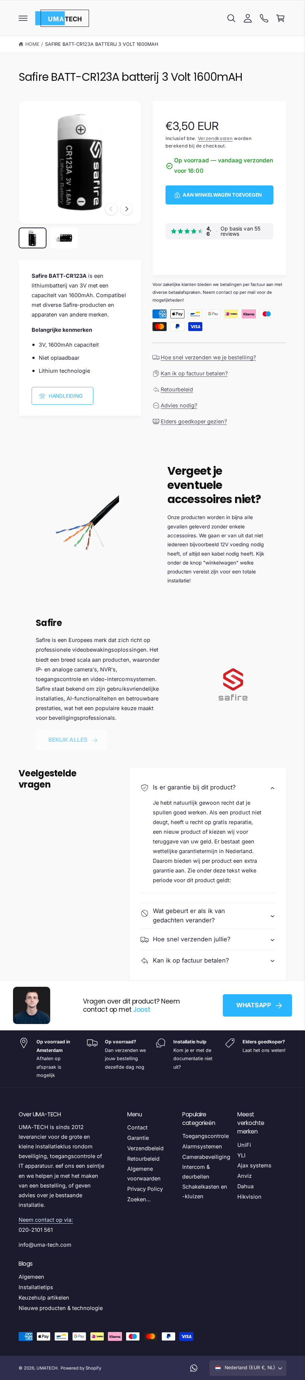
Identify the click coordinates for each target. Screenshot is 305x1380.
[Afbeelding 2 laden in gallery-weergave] (64, 238)
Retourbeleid (177, 389)
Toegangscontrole (205, 1136)
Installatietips (36, 1287)
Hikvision (249, 1196)
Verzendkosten (215, 138)
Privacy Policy (145, 1189)
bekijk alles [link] (67, 739)
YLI (241, 1155)
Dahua (245, 1186)
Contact (137, 1127)
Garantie (138, 1138)
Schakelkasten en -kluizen (204, 1191)
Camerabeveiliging (206, 1157)
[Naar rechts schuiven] (126, 209)
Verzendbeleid (145, 1148)
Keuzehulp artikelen (44, 1297)
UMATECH (47, 1368)
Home (32, 44)
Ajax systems (254, 1165)
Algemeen (31, 1277)
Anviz (244, 1176)
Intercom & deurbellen (196, 1172)
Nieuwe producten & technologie (61, 1308)
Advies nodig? (179, 405)
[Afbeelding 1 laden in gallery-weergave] (32, 238)
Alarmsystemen (202, 1146)
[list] (152, 1059)
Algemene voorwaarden (144, 1174)
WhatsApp (253, 1005)
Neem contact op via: (46, 1220)
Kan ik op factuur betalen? (194, 373)
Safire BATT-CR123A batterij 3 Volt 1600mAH (101, 44)
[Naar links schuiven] (111, 209)
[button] (23, 18)
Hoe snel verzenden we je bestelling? (208, 357)
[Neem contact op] (264, 18)
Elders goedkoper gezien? (194, 421)
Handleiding (66, 396)
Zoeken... (139, 1199)
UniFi (244, 1145)
